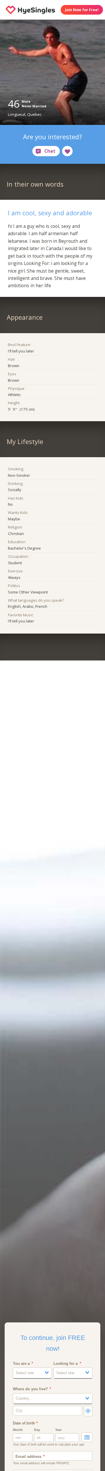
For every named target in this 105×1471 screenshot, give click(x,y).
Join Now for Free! (82, 9)
